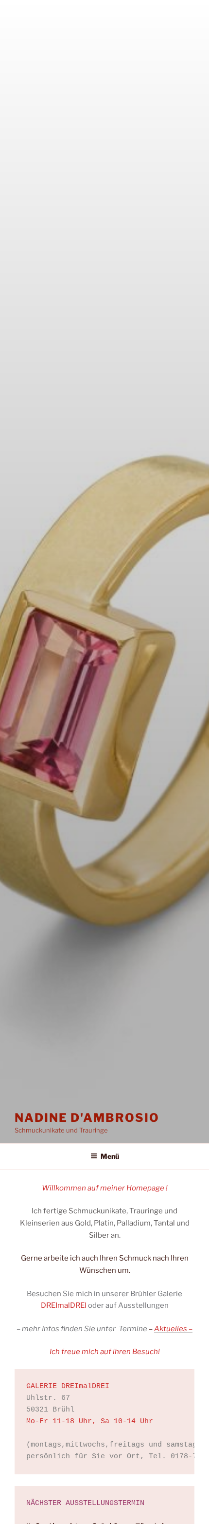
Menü (110, 1156)
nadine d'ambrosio (87, 1118)
